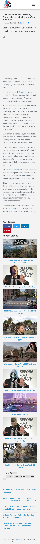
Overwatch (18, 476)
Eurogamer (23, 92)
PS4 (28, 476)
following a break (15, 208)
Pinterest (7, 231)
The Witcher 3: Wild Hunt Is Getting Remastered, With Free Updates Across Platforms (18, 525)
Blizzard (9, 476)
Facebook (7, 226)
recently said (14, 169)
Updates (13, 473)
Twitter (16, 226)
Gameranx (19, 539)
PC (24, 476)
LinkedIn (25, 226)
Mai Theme (24, 542)
